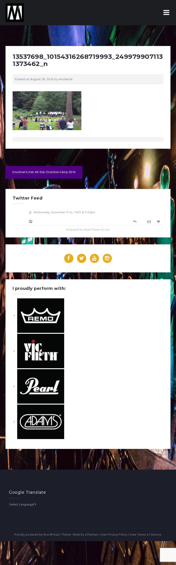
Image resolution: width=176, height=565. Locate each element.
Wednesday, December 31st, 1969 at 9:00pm (64, 212)
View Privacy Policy (113, 534)
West (76, 534)
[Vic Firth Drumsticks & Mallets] (40, 351)
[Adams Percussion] (40, 421)
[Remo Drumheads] (40, 315)
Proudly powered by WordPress (36, 534)
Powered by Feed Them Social (88, 230)
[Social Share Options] (31, 221)
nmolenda (65, 79)
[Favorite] (159, 221)
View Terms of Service (145, 534)
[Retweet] (149, 221)
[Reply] (135, 221)
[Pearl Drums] (40, 386)
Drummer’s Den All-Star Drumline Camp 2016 (44, 172)
